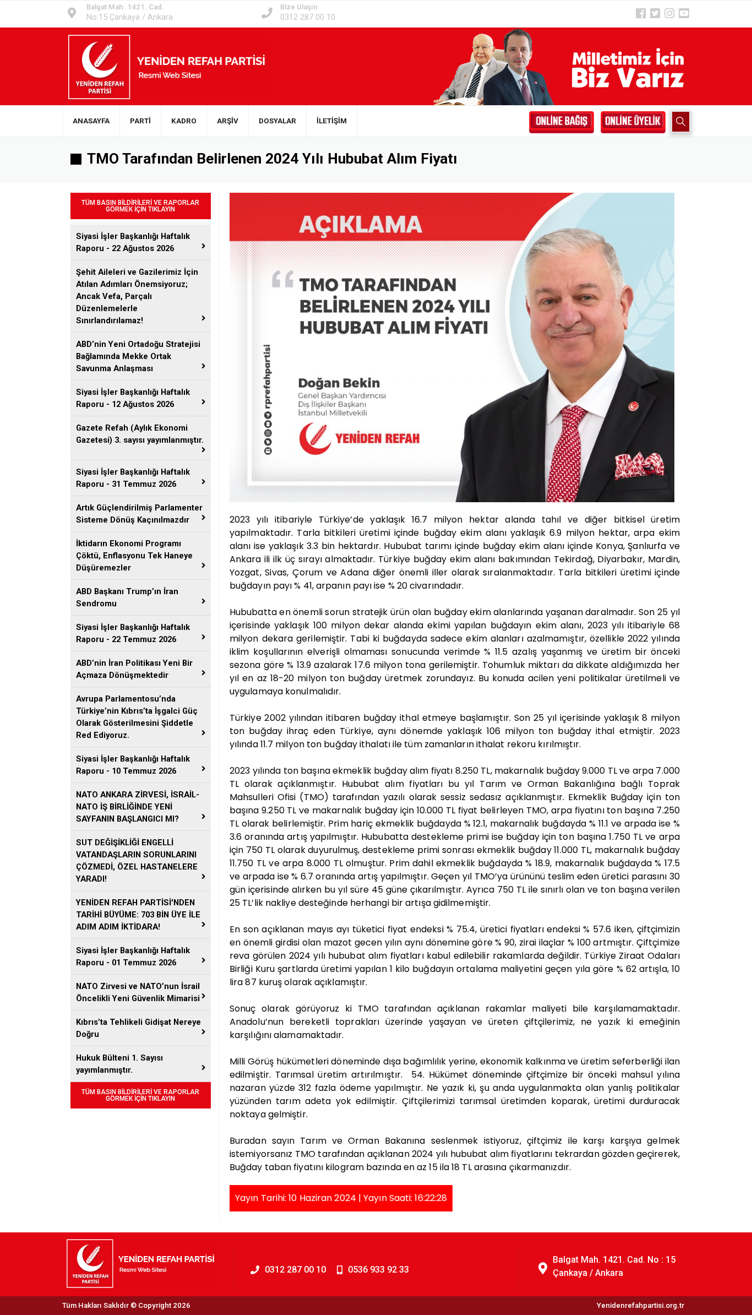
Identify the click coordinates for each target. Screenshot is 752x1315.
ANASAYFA (91, 121)
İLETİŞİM (332, 121)
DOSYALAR (277, 121)
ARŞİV (227, 121)
